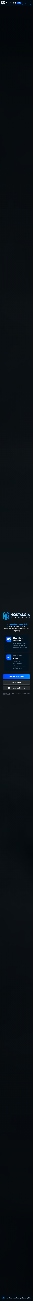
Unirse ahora (16, 682)
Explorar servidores (16, 677)
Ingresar (26, 3)
